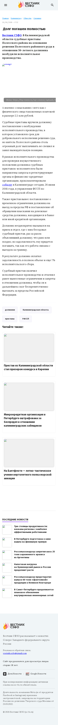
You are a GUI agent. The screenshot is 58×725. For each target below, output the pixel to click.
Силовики (37, 18)
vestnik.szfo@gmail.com (15, 653)
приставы (9, 319)
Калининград (16, 18)
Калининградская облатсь (36, 310)
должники (10, 310)
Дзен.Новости (14, 673)
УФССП (25, 319)
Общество (27, 18)
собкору (7, 184)
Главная (5, 18)
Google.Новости (38, 673)
